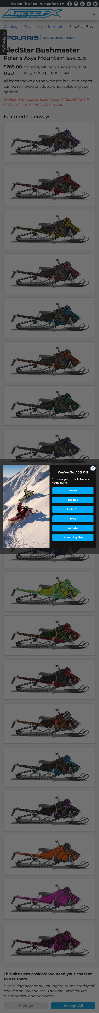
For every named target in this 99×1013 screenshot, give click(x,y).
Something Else (73, 537)
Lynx (73, 518)
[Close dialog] (92, 468)
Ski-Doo (73, 500)
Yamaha (73, 528)
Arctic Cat (73, 509)
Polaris (73, 490)
